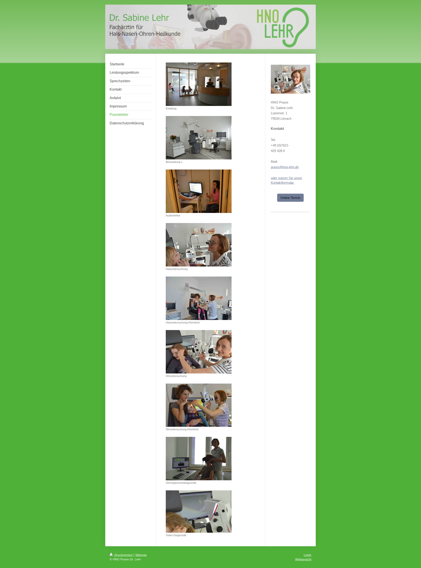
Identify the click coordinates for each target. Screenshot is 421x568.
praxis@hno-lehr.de (285, 167)
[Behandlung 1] (199, 137)
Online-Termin (290, 198)
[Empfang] (199, 84)
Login (307, 555)
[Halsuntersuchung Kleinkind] (199, 298)
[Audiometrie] (199, 191)
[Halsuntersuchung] (199, 244)
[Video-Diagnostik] (199, 511)
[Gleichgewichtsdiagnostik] (199, 458)
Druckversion (124, 555)
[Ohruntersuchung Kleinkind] (199, 405)
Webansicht (303, 559)
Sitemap (141, 555)
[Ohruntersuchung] (199, 351)
